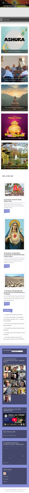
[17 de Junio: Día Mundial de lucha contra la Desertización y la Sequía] (14, 280)
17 (13, 456)
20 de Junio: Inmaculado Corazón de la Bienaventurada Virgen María (14, 254)
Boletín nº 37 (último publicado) (10, 435)
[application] (14, 419)
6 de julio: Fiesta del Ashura (11, 314)
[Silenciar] (21, 424)
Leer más (7, 210)
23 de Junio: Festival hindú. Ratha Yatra (13, 200)
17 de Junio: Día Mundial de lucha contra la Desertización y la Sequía (14, 292)
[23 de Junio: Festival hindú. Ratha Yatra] (14, 189)
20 (23, 456)
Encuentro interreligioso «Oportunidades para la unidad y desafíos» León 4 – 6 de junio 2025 (13, 319)
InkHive (14, 489)
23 (10, 457)
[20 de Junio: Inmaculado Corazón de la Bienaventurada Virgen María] (14, 234)
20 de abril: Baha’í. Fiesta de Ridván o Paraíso (15, 332)
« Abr (4, 462)
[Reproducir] (5, 424)
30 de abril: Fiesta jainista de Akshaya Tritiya (14, 328)
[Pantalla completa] (23, 424)
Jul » (7, 462)
